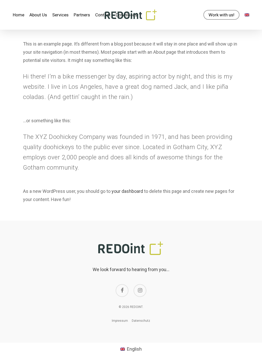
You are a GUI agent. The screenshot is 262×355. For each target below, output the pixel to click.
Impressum (120, 321)
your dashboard (127, 191)
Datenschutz (141, 321)
